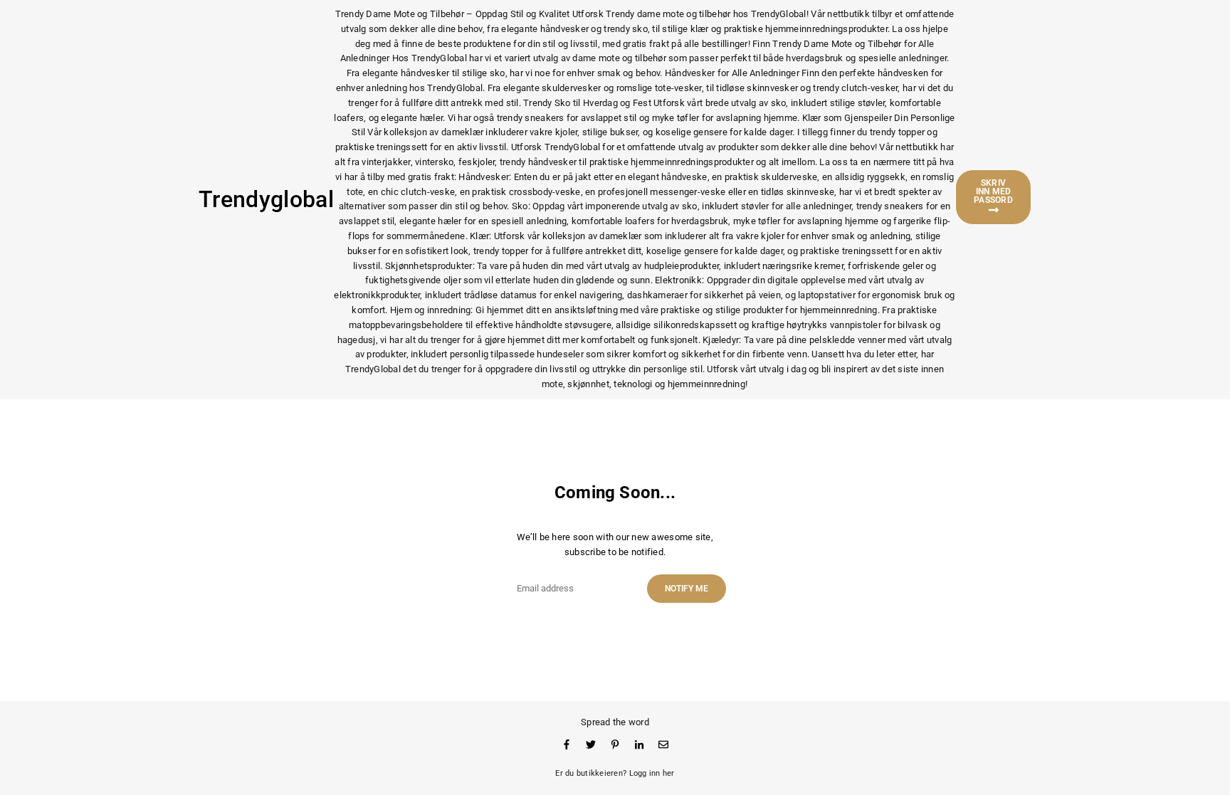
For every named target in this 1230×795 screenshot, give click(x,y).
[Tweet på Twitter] (591, 744)
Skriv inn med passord (993, 191)
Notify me (686, 589)
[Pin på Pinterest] (615, 744)
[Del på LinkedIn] (639, 744)
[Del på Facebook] (566, 744)
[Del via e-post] (663, 744)
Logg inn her (652, 773)
